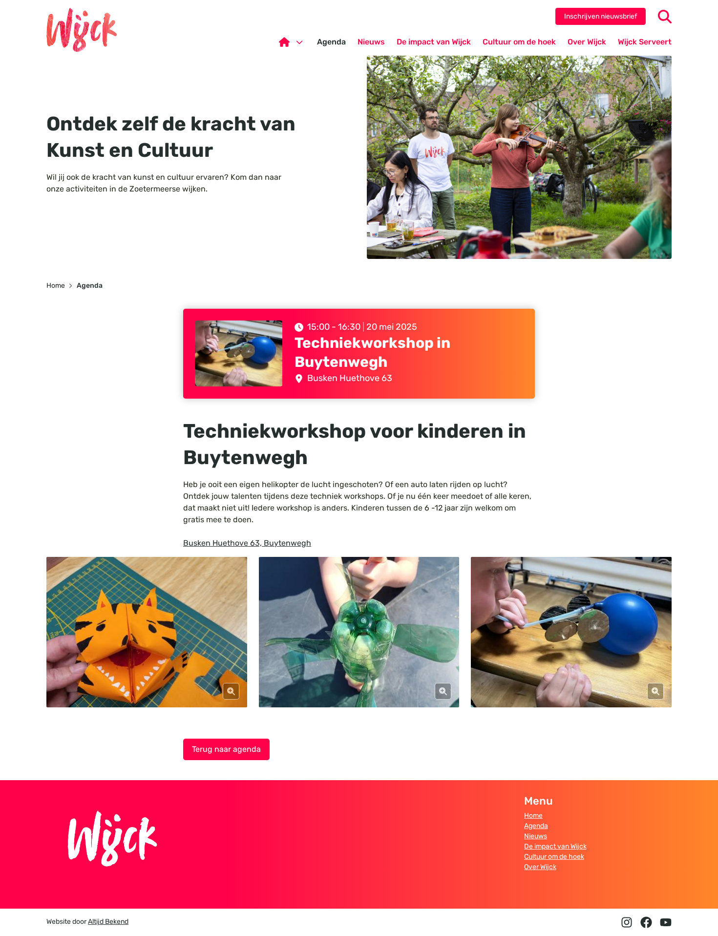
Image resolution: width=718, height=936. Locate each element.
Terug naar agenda (226, 749)
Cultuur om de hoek (554, 856)
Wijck (81, 30)
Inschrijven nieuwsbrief (600, 16)
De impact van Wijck (555, 846)
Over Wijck (540, 867)
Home (533, 815)
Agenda (536, 826)
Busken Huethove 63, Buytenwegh (247, 543)
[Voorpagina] (292, 42)
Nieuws (535, 836)
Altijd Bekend (108, 921)
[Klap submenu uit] (299, 42)
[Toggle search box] (665, 16)
